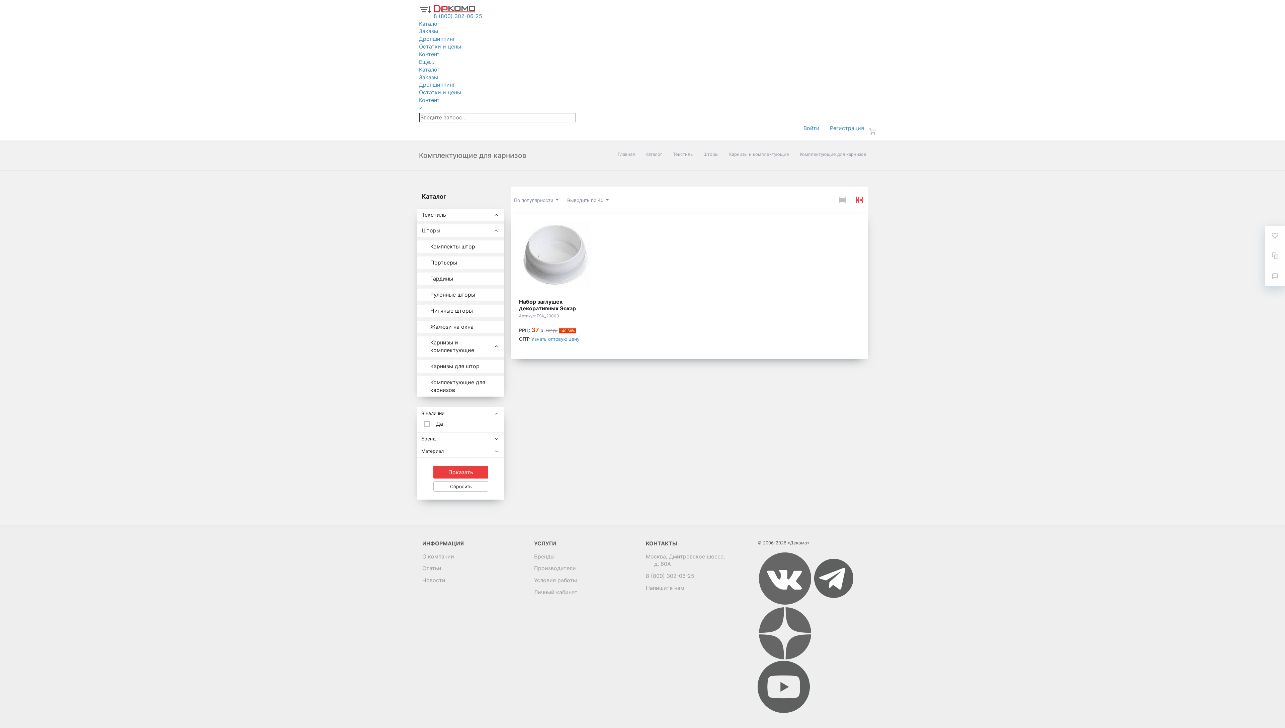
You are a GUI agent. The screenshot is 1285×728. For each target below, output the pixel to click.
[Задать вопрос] (1275, 276)
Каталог (654, 154)
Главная (626, 154)
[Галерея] (859, 200)
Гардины (441, 278)
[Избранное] (1275, 236)
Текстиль (683, 154)
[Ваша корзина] (872, 131)
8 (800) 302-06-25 (670, 576)
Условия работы (555, 580)
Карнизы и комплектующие (759, 154)
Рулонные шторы (452, 294)
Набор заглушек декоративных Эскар (547, 305)
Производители (555, 568)
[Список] (842, 200)
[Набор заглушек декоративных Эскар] (555, 255)
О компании (438, 556)
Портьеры (443, 262)
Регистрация (847, 128)
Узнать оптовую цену (555, 339)
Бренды (544, 556)
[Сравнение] (1275, 256)
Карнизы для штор (455, 366)
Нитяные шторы (451, 310)
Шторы (710, 154)
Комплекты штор (452, 246)
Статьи (431, 568)
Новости (433, 580)
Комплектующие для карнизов (457, 386)
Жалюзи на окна (452, 326)
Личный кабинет (556, 592)
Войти (811, 128)
